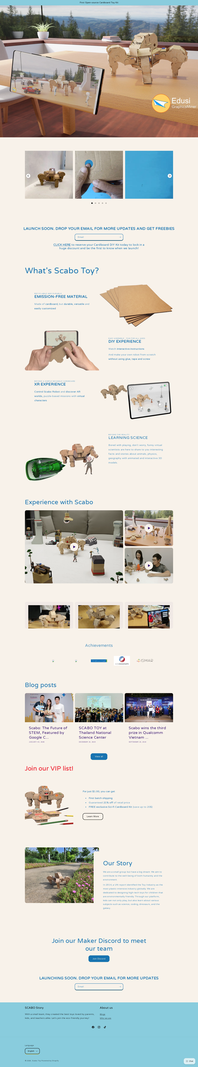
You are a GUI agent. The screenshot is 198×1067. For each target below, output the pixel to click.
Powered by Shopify (50, 1061)
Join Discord (99, 959)
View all (99, 756)
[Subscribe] (120, 237)
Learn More (93, 816)
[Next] (170, 176)
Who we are (105, 1018)
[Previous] (28, 176)
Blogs (102, 1014)
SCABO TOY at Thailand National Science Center (95, 733)
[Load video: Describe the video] (74, 546)
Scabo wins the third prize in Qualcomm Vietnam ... (147, 733)
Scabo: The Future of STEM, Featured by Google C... (48, 733)
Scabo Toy (36, 1061)
